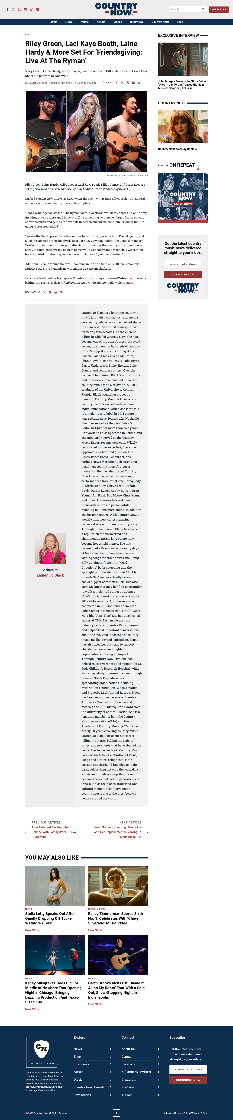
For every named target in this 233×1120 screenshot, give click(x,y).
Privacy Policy (182, 1113)
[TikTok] (32, 9)
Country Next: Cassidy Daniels (177, 149)
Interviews (137, 22)
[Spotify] (38, 9)
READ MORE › (33, 930)
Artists (101, 22)
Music (85, 22)
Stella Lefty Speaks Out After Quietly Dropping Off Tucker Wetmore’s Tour (50, 918)
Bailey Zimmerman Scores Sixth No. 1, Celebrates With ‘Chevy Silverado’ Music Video (115, 918)
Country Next (160, 22)
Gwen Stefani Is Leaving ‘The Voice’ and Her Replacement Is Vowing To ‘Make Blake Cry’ (118, 832)
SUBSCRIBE (218, 9)
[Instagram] (20, 9)
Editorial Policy (199, 1113)
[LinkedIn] (133, 82)
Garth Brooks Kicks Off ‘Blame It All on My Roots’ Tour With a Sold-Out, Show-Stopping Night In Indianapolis (117, 990)
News (68, 22)
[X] (122, 82)
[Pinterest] (128, 82)
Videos (117, 22)
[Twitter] (14, 9)
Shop (180, 22)
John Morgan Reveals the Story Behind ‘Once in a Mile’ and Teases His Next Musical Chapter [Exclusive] (182, 85)
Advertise (169, 1113)
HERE (129, 282)
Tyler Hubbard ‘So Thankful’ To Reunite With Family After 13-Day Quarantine (54, 832)
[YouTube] (26, 9)
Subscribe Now (183, 274)
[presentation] (55, 886)
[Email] (139, 82)
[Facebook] (8, 9)
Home (53, 22)
